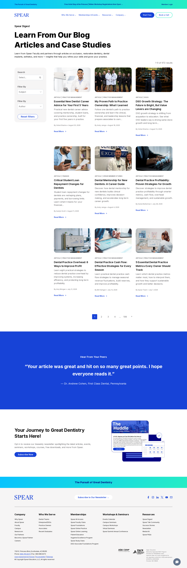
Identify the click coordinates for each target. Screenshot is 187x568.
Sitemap (50, 557)
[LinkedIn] (157, 497)
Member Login (167, 4)
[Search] (40, 77)
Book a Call (164, 15)
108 (125, 316)
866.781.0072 (25, 554)
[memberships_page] (93, 482)
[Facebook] (148, 497)
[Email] (171, 497)
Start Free (147, 15)
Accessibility (40, 557)
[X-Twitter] (162, 497)
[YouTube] (166, 497)
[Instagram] (153, 497)
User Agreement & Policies (25, 557)
